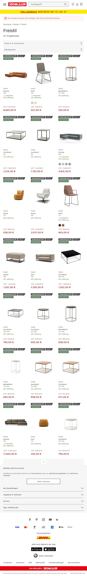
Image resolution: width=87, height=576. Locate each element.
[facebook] (30, 520)
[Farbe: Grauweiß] (63, 164)
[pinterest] (36, 520)
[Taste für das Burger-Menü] (4, 4)
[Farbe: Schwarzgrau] (59, 225)
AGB (30, 562)
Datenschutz (40, 562)
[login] (77, 4)
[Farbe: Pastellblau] (59, 164)
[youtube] (50, 520)
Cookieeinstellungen (56, 562)
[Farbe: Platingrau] (69, 164)
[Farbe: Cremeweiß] (32, 103)
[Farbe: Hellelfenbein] (35, 103)
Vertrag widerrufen (76, 573)
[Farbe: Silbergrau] (66, 164)
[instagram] (43, 520)
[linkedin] (57, 520)
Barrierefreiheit (74, 562)
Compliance (7, 562)
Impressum (20, 562)
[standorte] (73, 4)
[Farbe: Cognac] (63, 225)
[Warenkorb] (82, 4)
